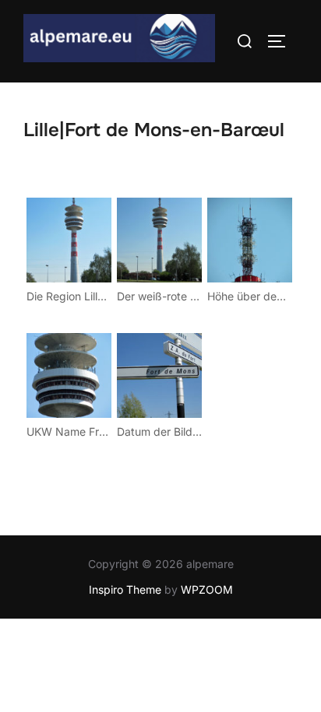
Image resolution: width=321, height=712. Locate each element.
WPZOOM (207, 589)
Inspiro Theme (125, 589)
